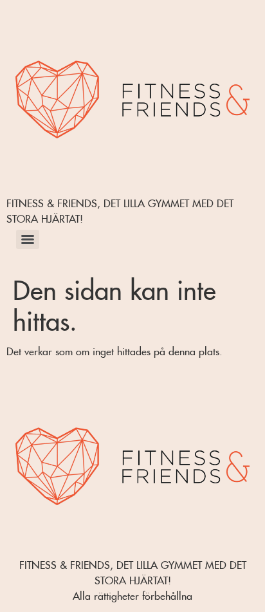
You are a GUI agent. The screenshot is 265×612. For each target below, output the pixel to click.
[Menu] (27, 239)
